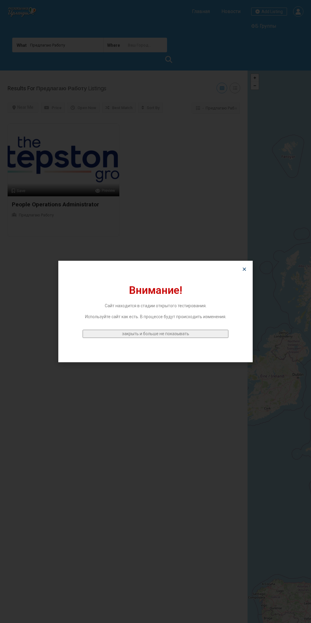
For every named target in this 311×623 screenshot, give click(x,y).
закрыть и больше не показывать (155, 333)
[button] (244, 269)
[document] (155, 311)
